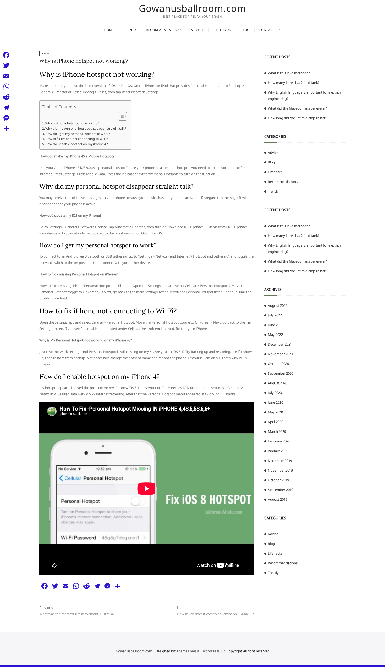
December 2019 (280, 460)
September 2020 (280, 373)
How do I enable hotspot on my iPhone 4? (76, 144)
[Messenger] (6, 118)
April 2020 (275, 421)
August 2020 (277, 383)
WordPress (210, 651)
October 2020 (278, 363)
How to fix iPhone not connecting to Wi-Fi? (76, 138)
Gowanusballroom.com (192, 8)
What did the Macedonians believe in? (297, 108)
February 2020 (279, 441)
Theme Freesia (188, 651)
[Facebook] (6, 55)
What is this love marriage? (289, 72)
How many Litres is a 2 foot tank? (294, 82)
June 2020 (275, 402)
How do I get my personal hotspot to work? (77, 134)
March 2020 (277, 431)
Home (109, 30)
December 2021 (280, 344)
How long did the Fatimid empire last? (297, 118)
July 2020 (275, 392)
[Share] (6, 128)
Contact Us (269, 30)
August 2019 (277, 499)
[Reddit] (6, 97)
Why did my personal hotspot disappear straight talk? (85, 128)
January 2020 (278, 451)
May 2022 (275, 334)
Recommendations (164, 30)
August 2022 (277, 305)
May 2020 (275, 412)
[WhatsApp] (6, 86)
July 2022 (275, 315)
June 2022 (275, 324)
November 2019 (280, 470)
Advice (197, 30)
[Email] (6, 76)
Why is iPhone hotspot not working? (83, 60)
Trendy (130, 30)
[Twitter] (6, 65)
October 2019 (278, 480)
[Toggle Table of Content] (120, 116)
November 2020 (280, 354)
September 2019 (280, 489)
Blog (245, 30)
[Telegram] (6, 107)
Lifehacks (222, 30)
